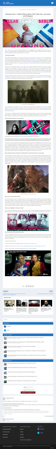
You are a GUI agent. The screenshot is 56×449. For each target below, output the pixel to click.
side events (38, 109)
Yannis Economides (32, 193)
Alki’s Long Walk (43, 106)
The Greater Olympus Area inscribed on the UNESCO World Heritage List (21, 371)
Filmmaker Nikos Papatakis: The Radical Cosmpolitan (9, 309)
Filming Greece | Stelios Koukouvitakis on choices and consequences (46, 309)
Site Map (21, 434)
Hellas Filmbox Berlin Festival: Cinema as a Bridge (17, 246)
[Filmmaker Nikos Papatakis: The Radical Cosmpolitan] (9, 303)
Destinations (18, 338)
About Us (22, 429)
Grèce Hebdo (5, 434)
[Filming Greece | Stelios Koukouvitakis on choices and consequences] (46, 303)
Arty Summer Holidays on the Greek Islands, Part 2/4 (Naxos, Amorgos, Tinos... (22, 376)
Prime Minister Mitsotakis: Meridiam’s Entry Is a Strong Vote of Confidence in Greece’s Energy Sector (26, 350)
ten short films (45, 77)
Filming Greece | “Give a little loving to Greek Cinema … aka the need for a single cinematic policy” (34, 310)
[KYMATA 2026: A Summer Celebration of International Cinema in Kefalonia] (5, 347)
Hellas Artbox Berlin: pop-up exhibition (33, 60)
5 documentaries (21, 106)
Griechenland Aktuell (7, 429)
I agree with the (28, 389)
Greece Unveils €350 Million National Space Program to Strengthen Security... (22, 367)
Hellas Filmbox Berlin (9, 50)
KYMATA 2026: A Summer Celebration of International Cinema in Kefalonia (21, 346)
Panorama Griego (6, 431)
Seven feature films (11, 108)
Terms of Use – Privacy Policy (25, 439)
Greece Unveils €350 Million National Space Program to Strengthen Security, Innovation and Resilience (26, 355)
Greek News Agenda (10, 397)
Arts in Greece (14, 338)
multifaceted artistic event (40, 57)
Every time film (29, 68)
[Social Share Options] (52, 416)
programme (19, 66)
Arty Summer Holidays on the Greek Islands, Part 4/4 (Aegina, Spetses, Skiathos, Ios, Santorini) (25, 337)
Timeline (21, 431)
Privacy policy (31, 389)
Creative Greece (14, 347)
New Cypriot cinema (41, 71)
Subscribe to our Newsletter (28, 392)
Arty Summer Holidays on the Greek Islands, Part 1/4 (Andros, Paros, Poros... (22, 363)
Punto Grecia (5, 437)
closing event (9, 113)
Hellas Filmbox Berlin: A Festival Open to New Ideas (36, 246)
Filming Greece (30, 18)
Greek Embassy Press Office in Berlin (29, 243)
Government (14, 351)
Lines (25, 77)
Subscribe (22, 437)
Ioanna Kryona (20, 136)
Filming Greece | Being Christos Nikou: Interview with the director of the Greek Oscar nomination (21, 310)
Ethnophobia (7, 78)
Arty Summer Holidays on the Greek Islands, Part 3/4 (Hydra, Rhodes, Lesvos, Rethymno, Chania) (25, 341)
